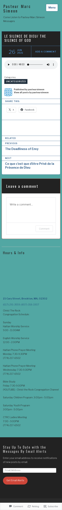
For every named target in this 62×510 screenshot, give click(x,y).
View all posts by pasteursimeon (31, 92)
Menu (52, 7)
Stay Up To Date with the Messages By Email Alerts (25, 449)
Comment (44, 228)
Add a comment (45, 51)
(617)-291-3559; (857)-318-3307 (21, 304)
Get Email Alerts (15, 480)
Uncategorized (16, 81)
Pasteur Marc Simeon (17, 8)
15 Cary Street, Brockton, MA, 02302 (25, 298)
